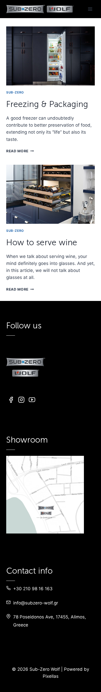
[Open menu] (90, 9)
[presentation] (50, 55)
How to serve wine (41, 242)
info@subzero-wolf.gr (35, 603)
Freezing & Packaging (47, 104)
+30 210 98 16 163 (33, 588)
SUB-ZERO (15, 92)
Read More (20, 151)
